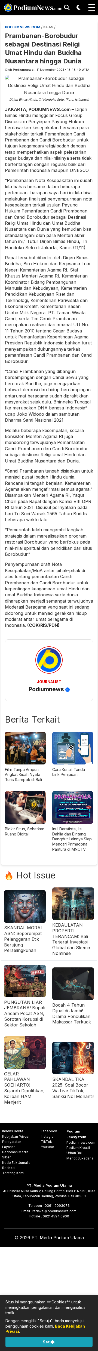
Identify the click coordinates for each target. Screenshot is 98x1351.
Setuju (49, 1342)
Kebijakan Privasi (15, 1136)
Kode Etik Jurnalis (16, 1163)
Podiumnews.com (80, 1142)
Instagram (49, 1136)
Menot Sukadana (79, 1158)
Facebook (49, 1131)
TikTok (46, 1142)
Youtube (47, 1147)
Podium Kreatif (78, 1148)
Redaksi (8, 1168)
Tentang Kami (13, 1173)
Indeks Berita (12, 1131)
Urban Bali (74, 1153)
